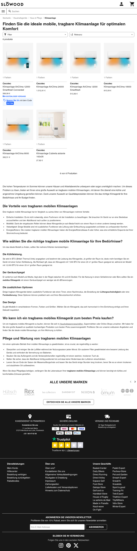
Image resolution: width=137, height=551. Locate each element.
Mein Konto (12, 468)
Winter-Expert (119, 506)
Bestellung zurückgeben (107, 427)
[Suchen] (9, 11)
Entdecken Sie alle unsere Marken (69, 402)
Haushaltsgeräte (20, 18)
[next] (135, 382)
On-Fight (97, 509)
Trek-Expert (118, 493)
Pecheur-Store (119, 471)
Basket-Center (99, 468)
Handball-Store (100, 493)
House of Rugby (100, 496)
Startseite (7, 18)
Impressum (50, 480)
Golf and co (98, 490)
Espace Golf (98, 480)
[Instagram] (61, 546)
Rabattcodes (13, 480)
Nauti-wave (98, 506)
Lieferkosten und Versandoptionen (61, 487)
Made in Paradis (100, 503)
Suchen (15, 11)
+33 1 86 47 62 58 (30, 433)
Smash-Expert (119, 477)
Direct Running (100, 474)
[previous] (131, 382)
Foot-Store (98, 484)
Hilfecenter (12, 471)
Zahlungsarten (52, 484)
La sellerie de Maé (101, 500)
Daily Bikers (98, 471)
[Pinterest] (68, 546)
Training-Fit (118, 490)
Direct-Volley (99, 477)
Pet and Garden (120, 474)
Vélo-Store (118, 503)
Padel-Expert (119, 468)
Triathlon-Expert (120, 496)
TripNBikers (118, 500)
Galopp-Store (99, 487)
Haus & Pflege (36, 18)
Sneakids (117, 484)
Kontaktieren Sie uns (30, 425)
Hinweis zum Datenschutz (57, 490)
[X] (76, 546)
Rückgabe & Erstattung (56, 477)
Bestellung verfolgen (17, 474)
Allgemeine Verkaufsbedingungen (61, 474)
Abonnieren (96, 526)
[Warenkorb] (132, 4)
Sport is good (119, 487)
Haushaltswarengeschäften (71, 323)
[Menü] (3, 11)
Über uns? (50, 468)
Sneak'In (117, 480)
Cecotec (7, 83)
